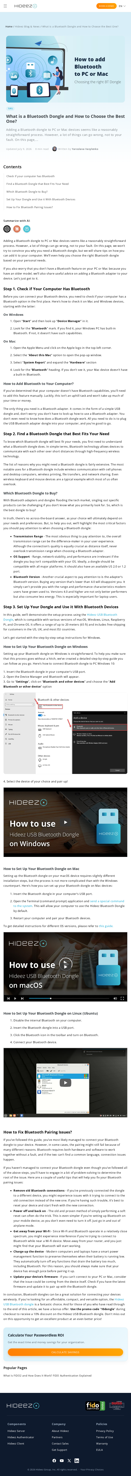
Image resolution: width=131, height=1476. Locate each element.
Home (8, 26)
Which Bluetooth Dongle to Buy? (27, 191)
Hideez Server (16, 1431)
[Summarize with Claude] (16, 228)
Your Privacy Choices (92, 1469)
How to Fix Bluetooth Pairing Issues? (29, 207)
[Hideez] (23, 1406)
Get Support (59, 1449)
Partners (57, 1437)
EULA (99, 1449)
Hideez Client (16, 1443)
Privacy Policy (105, 1431)
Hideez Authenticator (21, 1437)
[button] (5, 6)
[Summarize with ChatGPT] (7, 228)
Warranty (102, 1443)
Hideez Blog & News (27, 26)
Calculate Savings (65, 1352)
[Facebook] (54, 1460)
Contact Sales (60, 1443)
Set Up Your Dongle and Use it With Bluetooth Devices (40, 199)
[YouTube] (62, 1460)
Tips (10, 108)
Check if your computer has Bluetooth (30, 176)
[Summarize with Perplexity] (26, 228)
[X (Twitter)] (69, 1460)
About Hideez (60, 1431)
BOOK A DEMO (106, 6)
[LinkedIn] (77, 1460)
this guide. (106, 926)
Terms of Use (104, 1437)
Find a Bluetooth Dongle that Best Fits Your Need (37, 183)
